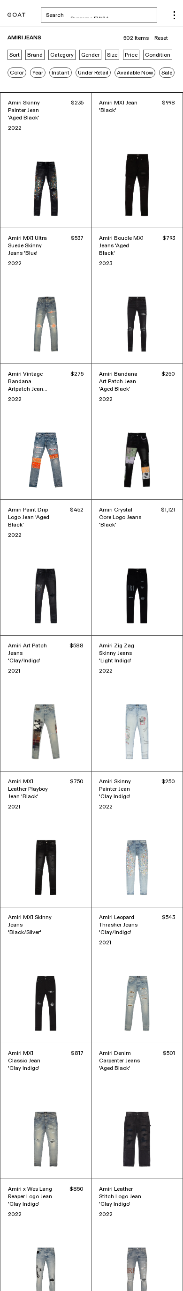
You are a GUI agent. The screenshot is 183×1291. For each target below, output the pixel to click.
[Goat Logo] (16, 15)
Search (101, 14)
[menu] (174, 15)
